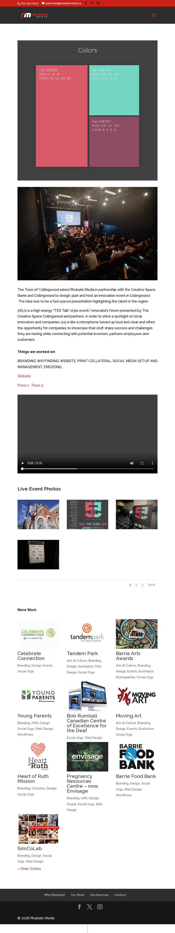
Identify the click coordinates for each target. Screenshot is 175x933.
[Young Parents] (38, 696)
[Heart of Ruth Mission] (38, 756)
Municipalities (125, 677)
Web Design (44, 728)
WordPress (25, 734)
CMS (35, 723)
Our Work (78, 895)
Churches (38, 788)
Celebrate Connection (31, 655)
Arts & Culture (77, 660)
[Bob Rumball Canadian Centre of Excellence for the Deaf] (87, 696)
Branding (24, 665)
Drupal (71, 804)
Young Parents (35, 715)
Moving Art (128, 715)
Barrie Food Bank (136, 776)
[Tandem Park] (87, 634)
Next (151, 585)
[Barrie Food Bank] (137, 756)
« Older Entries (29, 869)
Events (48, 665)
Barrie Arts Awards (128, 655)
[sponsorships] (38, 569)
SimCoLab (30, 848)
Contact (120, 895)
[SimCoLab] (38, 829)
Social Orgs (26, 671)
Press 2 (37, 385)
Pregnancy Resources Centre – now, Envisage (83, 783)
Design (36, 665)
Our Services (99, 895)
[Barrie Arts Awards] (137, 634)
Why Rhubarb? (54, 895)
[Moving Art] (137, 696)
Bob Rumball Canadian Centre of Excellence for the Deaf (86, 723)
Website (24, 376)
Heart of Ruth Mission (33, 778)
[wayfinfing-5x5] (137, 529)
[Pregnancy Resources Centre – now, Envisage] (87, 756)
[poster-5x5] (87, 529)
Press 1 (25, 385)
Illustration (85, 666)
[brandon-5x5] (38, 529)
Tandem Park (82, 653)
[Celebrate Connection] (38, 634)
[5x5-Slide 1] (88, 180)
